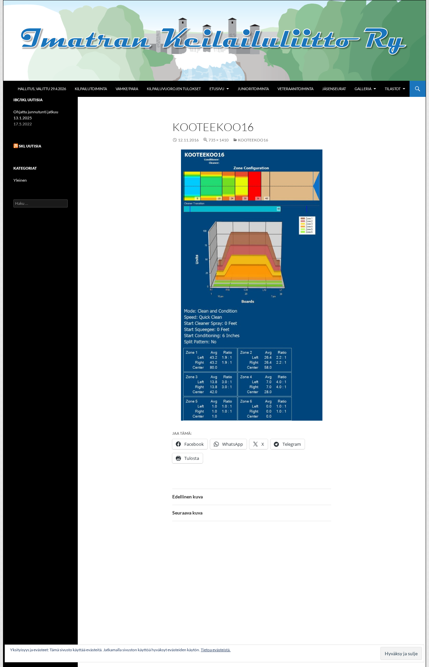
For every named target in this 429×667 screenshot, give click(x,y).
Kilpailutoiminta (91, 88)
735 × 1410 (218, 139)
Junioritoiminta (253, 88)
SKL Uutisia (30, 146)
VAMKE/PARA (127, 88)
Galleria (363, 88)
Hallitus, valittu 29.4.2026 (42, 88)
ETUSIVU (216, 88)
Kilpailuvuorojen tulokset (174, 88)
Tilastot (393, 88)
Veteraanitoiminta (295, 88)
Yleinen (20, 180)
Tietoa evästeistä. (216, 649)
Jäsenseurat (334, 88)
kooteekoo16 (253, 139)
